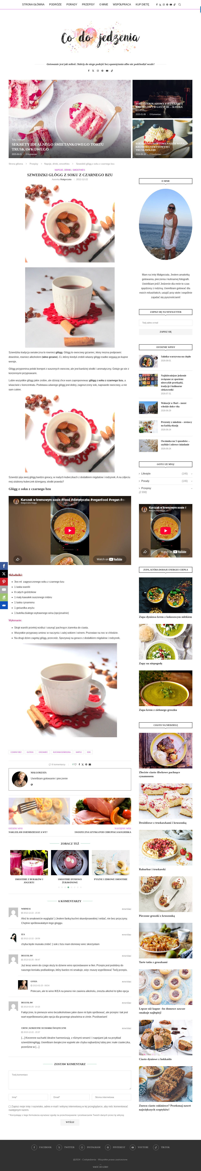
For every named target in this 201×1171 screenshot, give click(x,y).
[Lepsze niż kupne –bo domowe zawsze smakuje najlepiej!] (165, 987)
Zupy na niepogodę (150, 663)
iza (23, 934)
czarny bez (16, 752)
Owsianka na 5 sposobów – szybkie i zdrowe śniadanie (175, 443)
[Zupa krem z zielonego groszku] (165, 688)
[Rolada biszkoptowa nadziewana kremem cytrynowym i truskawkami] (162, 139)
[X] (4, 574)
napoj (79, 752)
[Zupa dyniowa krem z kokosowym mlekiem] (165, 595)
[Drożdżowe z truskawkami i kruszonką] (165, 801)
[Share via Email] (90, 764)
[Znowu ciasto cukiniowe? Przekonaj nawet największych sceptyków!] (165, 1084)
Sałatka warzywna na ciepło (176, 356)
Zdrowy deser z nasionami (110, 879)
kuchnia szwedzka (62, 752)
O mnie (103, 4)
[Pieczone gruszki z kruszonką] (165, 894)
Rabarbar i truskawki (152, 869)
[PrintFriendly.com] (4, 597)
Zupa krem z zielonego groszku (158, 709)
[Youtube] (171, 4)
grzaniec (43, 752)
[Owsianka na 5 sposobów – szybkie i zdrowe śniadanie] (148, 445)
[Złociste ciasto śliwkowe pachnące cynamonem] (165, 751)
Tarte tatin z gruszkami (153, 962)
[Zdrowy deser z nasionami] (111, 862)
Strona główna (33, 4)
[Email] (4, 589)
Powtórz (126, 909)
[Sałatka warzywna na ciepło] (148, 361)
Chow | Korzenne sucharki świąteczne (43, 1028)
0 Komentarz (31, 154)
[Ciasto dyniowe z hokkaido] (165, 1037)
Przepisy (88, 4)
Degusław (27, 955)
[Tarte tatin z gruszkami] (165, 941)
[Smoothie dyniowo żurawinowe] (29, 862)
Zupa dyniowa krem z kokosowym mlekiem (165, 616)
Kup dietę (142, 4)
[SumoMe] (4, 605)
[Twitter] (160, 4)
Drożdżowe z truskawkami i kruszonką (162, 822)
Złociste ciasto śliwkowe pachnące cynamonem (159, 774)
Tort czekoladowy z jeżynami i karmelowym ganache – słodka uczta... (159, 107)
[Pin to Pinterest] (86, 764)
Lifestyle (164, 473)
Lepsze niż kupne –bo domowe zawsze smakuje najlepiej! (162, 1010)
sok (89, 752)
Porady (71, 4)
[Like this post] (75, 764)
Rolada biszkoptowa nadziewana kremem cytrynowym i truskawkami (160, 147)
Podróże (55, 4)
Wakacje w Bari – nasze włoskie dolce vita (173, 405)
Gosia (34, 981)
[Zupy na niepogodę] (165, 642)
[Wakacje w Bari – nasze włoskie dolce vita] (148, 407)
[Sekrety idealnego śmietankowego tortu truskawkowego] (70, 119)
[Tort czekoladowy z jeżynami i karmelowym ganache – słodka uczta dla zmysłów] (162, 99)
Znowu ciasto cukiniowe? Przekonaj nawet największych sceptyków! (165, 1107)
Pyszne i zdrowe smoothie (70, 879)
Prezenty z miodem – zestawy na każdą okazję (176, 424)
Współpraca (122, 4)
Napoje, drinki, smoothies (56, 164)
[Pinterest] (167, 4)
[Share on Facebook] (79, 764)
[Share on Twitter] (82, 764)
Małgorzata (65, 179)
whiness (26, 909)
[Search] (179, 4)
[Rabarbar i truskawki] (165, 847)
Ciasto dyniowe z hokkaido (155, 1059)
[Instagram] (164, 4)
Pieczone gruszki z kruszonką (157, 915)
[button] (14, 118)
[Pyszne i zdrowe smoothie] (70, 862)
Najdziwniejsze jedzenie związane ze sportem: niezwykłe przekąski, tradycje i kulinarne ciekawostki (173, 382)
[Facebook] (157, 4)
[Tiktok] (175, 4)
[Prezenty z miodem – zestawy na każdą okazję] (148, 426)
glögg (30, 752)
